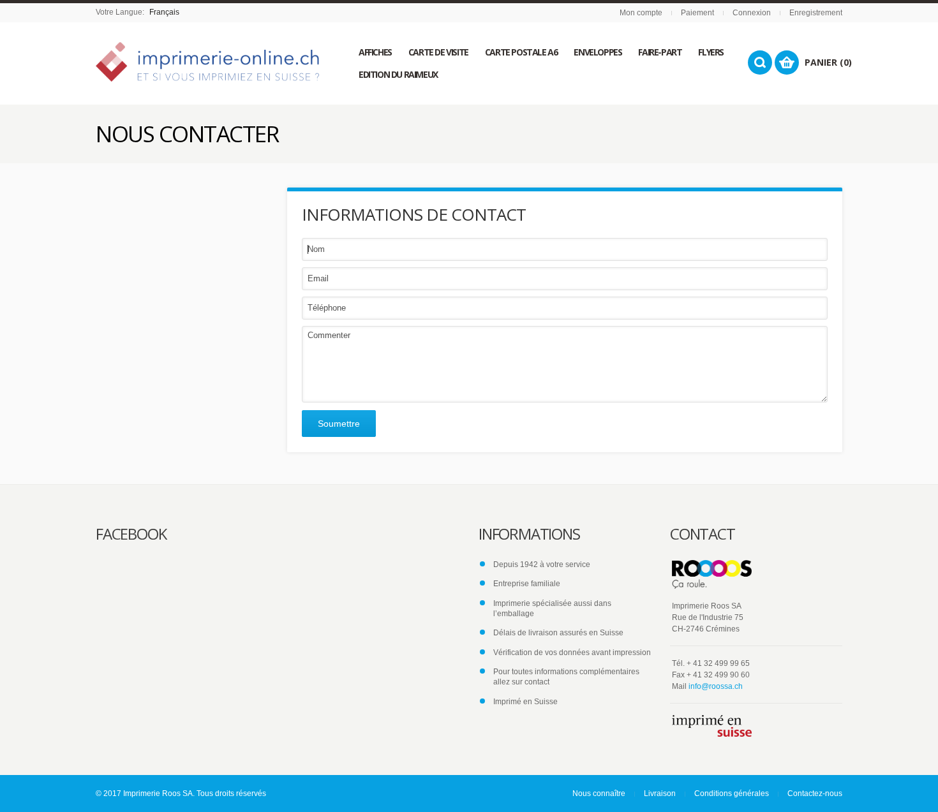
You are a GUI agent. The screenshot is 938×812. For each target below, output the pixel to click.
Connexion (752, 12)
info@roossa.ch (716, 686)
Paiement (697, 12)
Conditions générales (731, 793)
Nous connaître (598, 793)
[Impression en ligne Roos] (207, 62)
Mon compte (641, 12)
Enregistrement (815, 12)
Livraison (660, 793)
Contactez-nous (814, 793)
